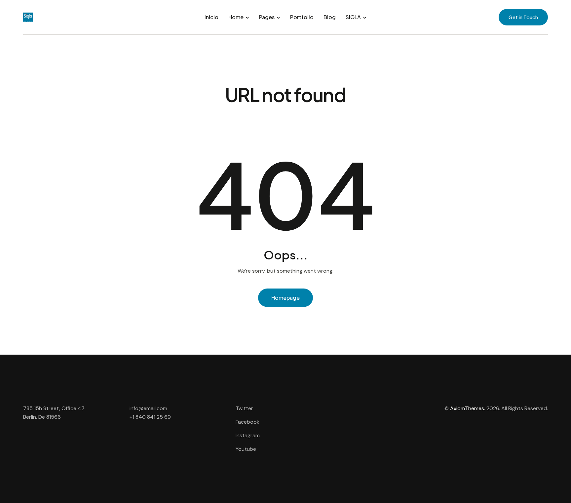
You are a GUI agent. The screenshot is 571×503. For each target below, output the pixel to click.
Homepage (285, 297)
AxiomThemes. (467, 408)
